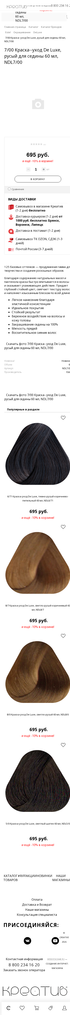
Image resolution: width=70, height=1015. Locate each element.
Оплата (37, 899)
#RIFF (22, 876)
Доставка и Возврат (37, 905)
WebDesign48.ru (56, 959)
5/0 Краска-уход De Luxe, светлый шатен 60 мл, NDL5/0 (38, 823)
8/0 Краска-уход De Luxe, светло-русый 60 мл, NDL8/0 (38, 714)
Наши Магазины (60, 878)
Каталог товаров (10, 878)
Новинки (44, 876)
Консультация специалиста (37, 915)
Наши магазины (37, 910)
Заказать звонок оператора (24, 970)
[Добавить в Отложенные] (63, 417)
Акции (31, 876)
